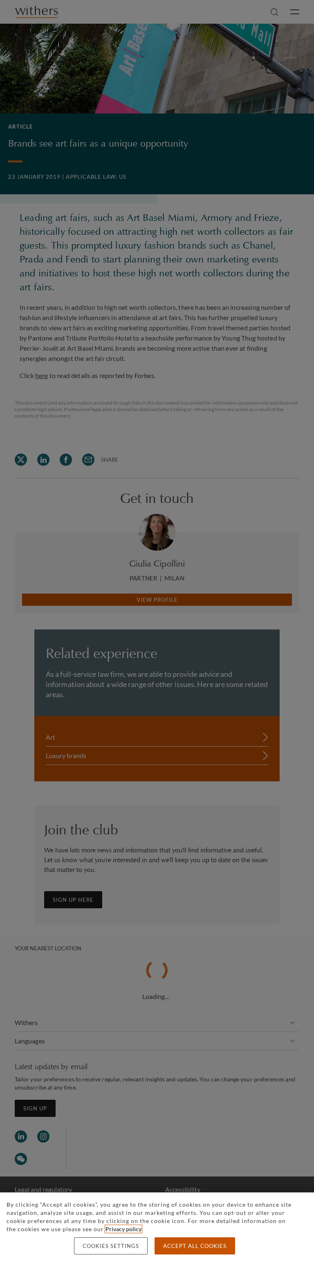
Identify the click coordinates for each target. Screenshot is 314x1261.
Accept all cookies (195, 1246)
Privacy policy (123, 1228)
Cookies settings (111, 1246)
